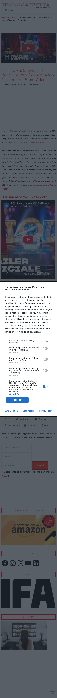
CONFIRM (17, 400)
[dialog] (28, 349)
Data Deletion (11, 411)
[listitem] (28, 341)
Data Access (28, 411)
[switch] (45, 348)
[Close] (51, 287)
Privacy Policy (45, 411)
